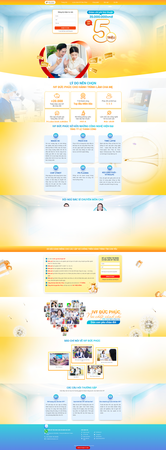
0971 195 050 (49, 436)
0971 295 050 (55, 436)
